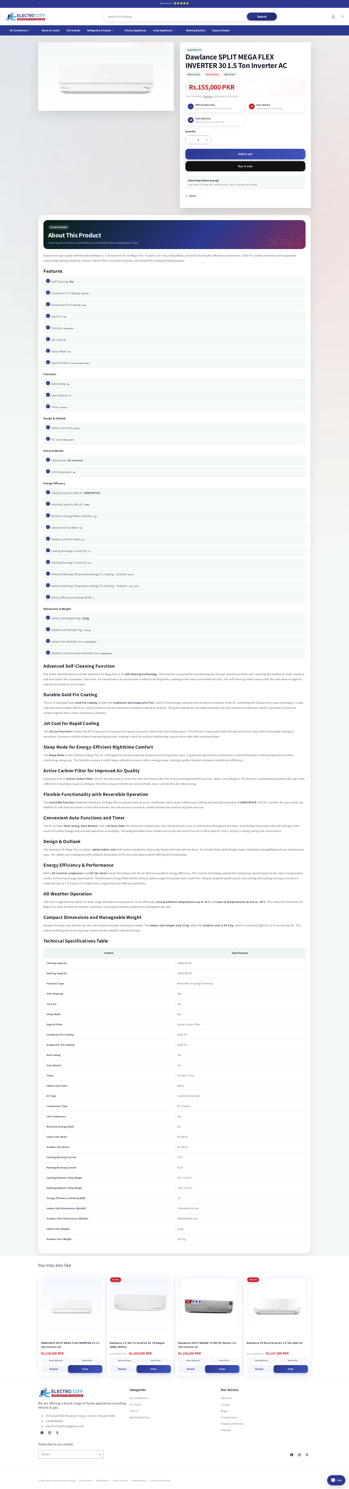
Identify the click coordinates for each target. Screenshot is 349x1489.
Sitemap (225, 1430)
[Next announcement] (310, 3)
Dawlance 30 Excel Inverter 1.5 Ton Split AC (275, 1343)
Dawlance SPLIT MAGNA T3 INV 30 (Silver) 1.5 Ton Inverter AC (207, 1345)
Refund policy (103, 1480)
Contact (225, 1404)
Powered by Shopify (66, 1480)
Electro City (51, 1480)
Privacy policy (86, 1480)
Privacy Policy (229, 1417)
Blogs (224, 1411)
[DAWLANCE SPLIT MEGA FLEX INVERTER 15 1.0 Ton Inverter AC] (71, 1307)
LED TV (134, 1411)
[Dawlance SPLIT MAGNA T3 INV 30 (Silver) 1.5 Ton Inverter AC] (208, 1307)
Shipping (208, 96)
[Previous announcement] (39, 3)
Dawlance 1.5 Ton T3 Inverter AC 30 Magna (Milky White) (137, 1345)
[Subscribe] (99, 1454)
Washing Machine (140, 1417)
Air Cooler (135, 1404)
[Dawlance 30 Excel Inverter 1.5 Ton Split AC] (277, 1307)
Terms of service (120, 1480)
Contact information (160, 1480)
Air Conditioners (139, 1398)
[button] (22, 30)
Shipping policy (139, 1480)
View (85, 1369)
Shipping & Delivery (232, 1423)
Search (262, 17)
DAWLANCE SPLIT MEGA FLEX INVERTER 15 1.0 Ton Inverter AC (70, 1345)
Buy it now (245, 166)
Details (54, 1369)
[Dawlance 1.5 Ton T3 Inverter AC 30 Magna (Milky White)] (140, 1307)
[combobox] (175, 17)
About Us (226, 1398)
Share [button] (192, 195)
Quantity (190, 131)
